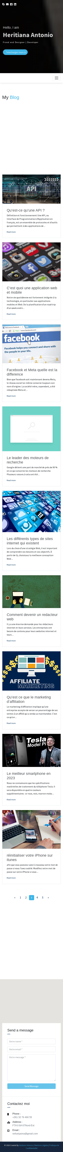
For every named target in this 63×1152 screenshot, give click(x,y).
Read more (11, 232)
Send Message (32, 1086)
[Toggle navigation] (56, 78)
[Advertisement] (31, 140)
